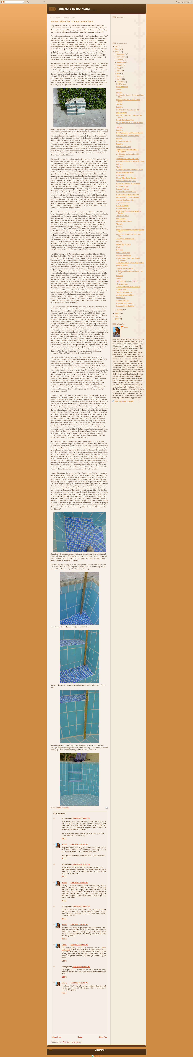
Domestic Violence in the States (128, 183)
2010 (117, 49)
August (119, 65)
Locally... (119, 92)
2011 (117, 46)
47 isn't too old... (122, 284)
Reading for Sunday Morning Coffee (129, 170)
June (119, 71)
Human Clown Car (123, 208)
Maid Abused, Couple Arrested (127, 197)
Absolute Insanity (122, 300)
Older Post (103, 1037)
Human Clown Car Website (126, 192)
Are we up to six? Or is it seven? (128, 287)
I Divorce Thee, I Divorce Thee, (127, 136)
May (118, 73)
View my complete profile (124, 401)
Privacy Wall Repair (123, 255)
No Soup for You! (122, 186)
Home (79, 1037)
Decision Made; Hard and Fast (127, 194)
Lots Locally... (121, 218)
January (120, 310)
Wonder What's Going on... (126, 181)
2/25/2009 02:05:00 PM (81, 906)
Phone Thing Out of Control (126, 178)
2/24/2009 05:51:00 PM (79, 845)
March (119, 79)
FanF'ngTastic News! (124, 221)
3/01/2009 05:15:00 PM (81, 967)
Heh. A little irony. (122, 205)
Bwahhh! (119, 276)
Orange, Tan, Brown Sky (125, 200)
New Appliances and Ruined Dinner (129, 133)
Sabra (64, 845)
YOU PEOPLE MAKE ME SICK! (127, 159)
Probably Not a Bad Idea (125, 306)
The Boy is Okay (122, 216)
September (121, 62)
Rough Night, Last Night (125, 120)
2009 (117, 52)
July (118, 68)
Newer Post (56, 1037)
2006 (117, 319)
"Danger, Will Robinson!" (125, 268)
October (120, 59)
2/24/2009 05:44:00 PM (81, 818)
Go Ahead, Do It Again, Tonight (127, 110)
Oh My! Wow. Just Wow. (125, 172)
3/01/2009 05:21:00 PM (79, 983)
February (120, 82)
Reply (64, 838)
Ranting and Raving (123, 141)
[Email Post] (106, 807)
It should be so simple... (125, 303)
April (119, 76)
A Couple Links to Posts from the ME (130, 263)
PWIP (118, 247)
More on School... (122, 265)
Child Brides (121, 175)
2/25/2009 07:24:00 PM (79, 945)
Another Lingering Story (125, 295)
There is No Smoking (124, 292)
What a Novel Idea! (123, 253)
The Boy (119, 104)
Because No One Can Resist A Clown (130, 161)
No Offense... (121, 84)
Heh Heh (119, 250)
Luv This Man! (121, 112)
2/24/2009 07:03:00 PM (79, 883)
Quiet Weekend (122, 87)
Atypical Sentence (123, 203)
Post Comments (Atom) (71, 1042)
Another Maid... (121, 289)
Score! (118, 89)
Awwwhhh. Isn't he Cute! (125, 239)
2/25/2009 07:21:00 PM (79, 925)
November (121, 57)
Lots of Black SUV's (123, 147)
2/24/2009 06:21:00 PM (81, 864)
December (121, 54)
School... (119, 278)
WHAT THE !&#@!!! (123, 244)
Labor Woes (120, 298)
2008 (117, 313)
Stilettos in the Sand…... (77, 9)
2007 (117, 316)
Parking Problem (122, 189)
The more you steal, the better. (127, 281)
